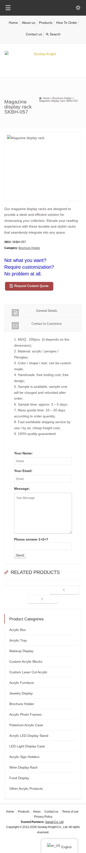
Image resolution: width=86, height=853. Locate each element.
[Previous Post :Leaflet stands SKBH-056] (64, 590)
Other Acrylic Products (26, 788)
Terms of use (70, 811)
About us (28, 23)
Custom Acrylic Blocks (25, 661)
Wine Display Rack (23, 767)
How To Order (66, 23)
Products (45, 23)
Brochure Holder (29, 248)
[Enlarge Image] (43, 135)
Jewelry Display (21, 693)
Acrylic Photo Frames (25, 714)
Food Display (19, 778)
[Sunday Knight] (43, 54)
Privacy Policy (43, 816)
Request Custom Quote (31, 286)
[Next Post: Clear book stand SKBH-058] (43, 599)
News (37, 811)
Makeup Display (21, 651)
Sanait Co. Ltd (54, 822)
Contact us (34, 34)
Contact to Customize (47, 323)
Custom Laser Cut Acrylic (28, 672)
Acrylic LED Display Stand (28, 736)
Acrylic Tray (18, 640)
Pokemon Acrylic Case (26, 725)
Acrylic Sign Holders (24, 757)
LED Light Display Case (27, 746)
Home (13, 23)
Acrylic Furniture (21, 683)
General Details (46, 310)
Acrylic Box (17, 630)
